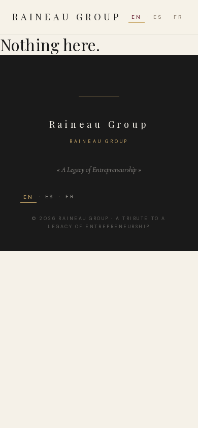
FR (178, 17)
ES (157, 17)
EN (136, 17)
